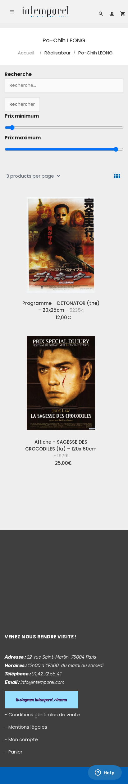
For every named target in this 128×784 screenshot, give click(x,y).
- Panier (13, 752)
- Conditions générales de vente (42, 714)
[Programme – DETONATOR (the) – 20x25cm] (61, 244)
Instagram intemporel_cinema (41, 699)
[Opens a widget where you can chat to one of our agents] (105, 773)
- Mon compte (21, 739)
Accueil (26, 52)
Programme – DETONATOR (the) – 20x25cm (61, 306)
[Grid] (117, 176)
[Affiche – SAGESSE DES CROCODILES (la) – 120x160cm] (61, 382)
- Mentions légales (26, 727)
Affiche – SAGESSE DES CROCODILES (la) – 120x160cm (61, 449)
